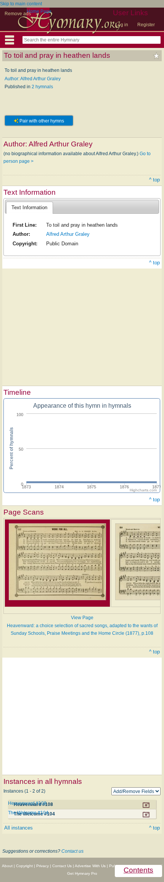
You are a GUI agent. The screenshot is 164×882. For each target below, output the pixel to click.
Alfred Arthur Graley (68, 234)
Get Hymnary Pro (82, 873)
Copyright (24, 866)
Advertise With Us (90, 866)
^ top (154, 180)
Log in (121, 24)
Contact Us (62, 866)
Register (146, 24)
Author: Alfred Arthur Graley (33, 78)
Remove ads (18, 13)
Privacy (42, 866)
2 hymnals (42, 86)
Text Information (29, 207)
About (7, 866)
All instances (18, 828)
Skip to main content (21, 3)
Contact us (72, 851)
